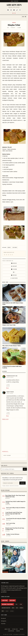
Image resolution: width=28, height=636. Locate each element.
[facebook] (8, 10)
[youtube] (14, 10)
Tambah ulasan (5, 419)
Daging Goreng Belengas (12, 534)
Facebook (3, 618)
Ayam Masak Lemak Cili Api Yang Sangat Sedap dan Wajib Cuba (13, 513)
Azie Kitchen (14, 4)
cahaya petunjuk (10, 391)
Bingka (14, 22)
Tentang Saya (15, 629)
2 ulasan (19, 27)
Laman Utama (7, 629)
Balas (8, 384)
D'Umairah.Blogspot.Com (11, 375)
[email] (20, 10)
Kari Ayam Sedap (10, 523)
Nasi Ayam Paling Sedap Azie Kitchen (15, 507)
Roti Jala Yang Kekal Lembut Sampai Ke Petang (15, 502)
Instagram (3, 621)
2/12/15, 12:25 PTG (9, 393)
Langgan (22, 483)
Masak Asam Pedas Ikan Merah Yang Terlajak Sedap (14, 528)
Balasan (8, 385)
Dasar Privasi (11, 630)
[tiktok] (17, 10)
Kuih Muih (15, 247)
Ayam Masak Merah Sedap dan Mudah (16, 518)
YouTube (3, 623)
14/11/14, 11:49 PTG (9, 377)
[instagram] (11, 10)
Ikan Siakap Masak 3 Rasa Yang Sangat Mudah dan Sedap (15, 496)
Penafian (18, 630)
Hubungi (22, 629)
